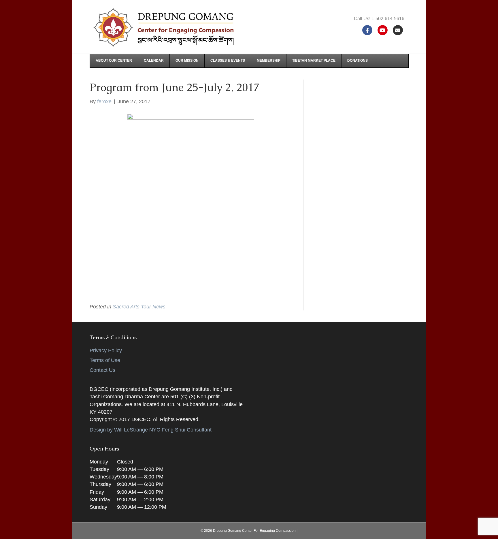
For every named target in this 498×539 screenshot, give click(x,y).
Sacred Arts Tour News (139, 307)
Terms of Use (105, 360)
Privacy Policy (106, 350)
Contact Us (102, 370)
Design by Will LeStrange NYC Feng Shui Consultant (151, 430)
